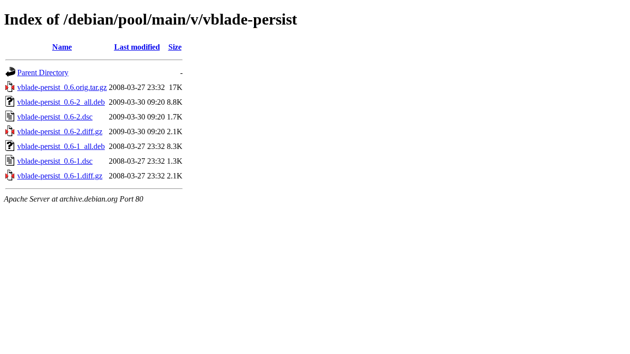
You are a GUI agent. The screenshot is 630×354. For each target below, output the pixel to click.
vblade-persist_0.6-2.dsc (55, 117)
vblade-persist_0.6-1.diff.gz (59, 176)
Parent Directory (42, 72)
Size (175, 47)
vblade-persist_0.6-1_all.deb (61, 146)
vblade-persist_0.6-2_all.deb (61, 102)
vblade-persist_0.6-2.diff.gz (59, 131)
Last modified (137, 47)
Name (62, 47)
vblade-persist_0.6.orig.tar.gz (62, 87)
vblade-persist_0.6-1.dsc (55, 161)
